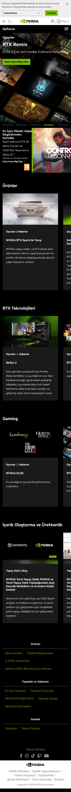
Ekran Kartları (14, 653)
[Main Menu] (4, 21)
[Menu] (66, 29)
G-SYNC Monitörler (17, 661)
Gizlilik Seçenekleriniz (46, 771)
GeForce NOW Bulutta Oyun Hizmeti (28, 668)
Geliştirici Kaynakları (18, 706)
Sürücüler (11, 728)
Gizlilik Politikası (19, 771)
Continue (51, 13)
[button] (52, 22)
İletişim (59, 779)
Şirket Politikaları (18, 779)
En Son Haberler (15, 690)
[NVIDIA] (29, 21)
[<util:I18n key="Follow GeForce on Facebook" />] (21, 756)
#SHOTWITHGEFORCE (19, 698)
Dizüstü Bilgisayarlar (40, 653)
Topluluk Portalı (48, 698)
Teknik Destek (31, 728)
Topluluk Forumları (42, 690)
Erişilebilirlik (46, 775)
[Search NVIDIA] (10, 20)
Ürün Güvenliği (41, 779)
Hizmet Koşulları (24, 775)
